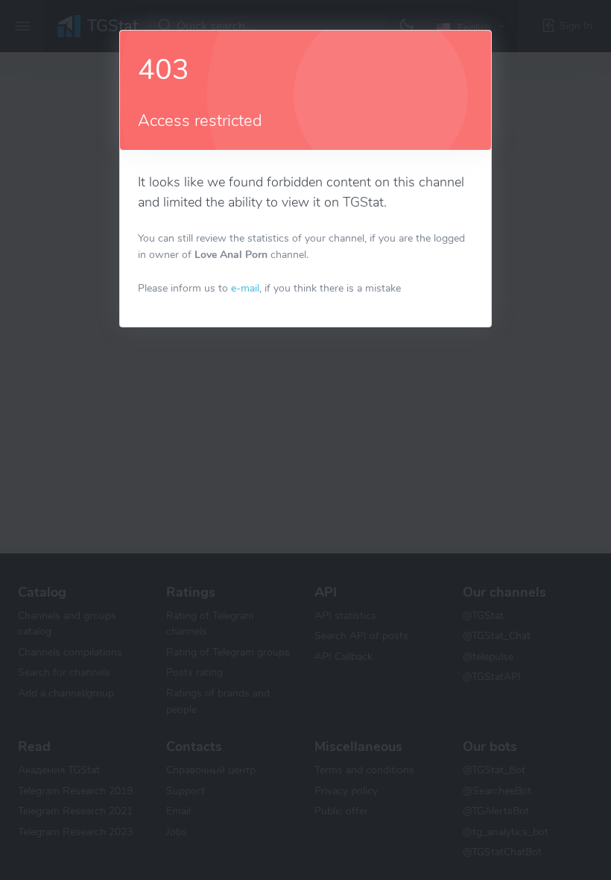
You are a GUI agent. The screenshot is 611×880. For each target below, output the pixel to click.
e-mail (245, 287)
